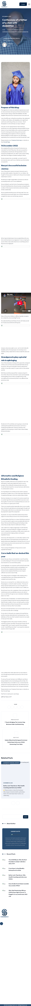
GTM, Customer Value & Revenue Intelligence (14, 967)
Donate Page (7, 142)
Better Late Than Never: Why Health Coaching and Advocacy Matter (13, 786)
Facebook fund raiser (17, 140)
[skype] (21, 707)
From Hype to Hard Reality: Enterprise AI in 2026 (16, 869)
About (4, 936)
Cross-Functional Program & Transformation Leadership (14, 971)
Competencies (7, 939)
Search (25, 816)
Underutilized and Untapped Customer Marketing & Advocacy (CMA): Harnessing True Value (16, 742)
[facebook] (9, 707)
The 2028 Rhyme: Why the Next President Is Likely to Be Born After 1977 (18, 861)
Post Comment (7, 40)
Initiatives (5, 942)
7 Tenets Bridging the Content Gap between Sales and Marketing (15, 723)
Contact (23, 4)
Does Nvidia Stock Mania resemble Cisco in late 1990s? (19, 884)
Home (3, 29)
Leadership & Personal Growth (15, 29)
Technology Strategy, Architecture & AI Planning (15, 964)
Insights (5, 946)
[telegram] (18, 707)
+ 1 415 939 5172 (4, 992)
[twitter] (12, 707)
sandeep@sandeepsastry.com (8, 998)
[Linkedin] (1, 923)
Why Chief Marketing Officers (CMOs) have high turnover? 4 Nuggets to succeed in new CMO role (18, 893)
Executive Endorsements (9, 949)
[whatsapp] (15, 707)
